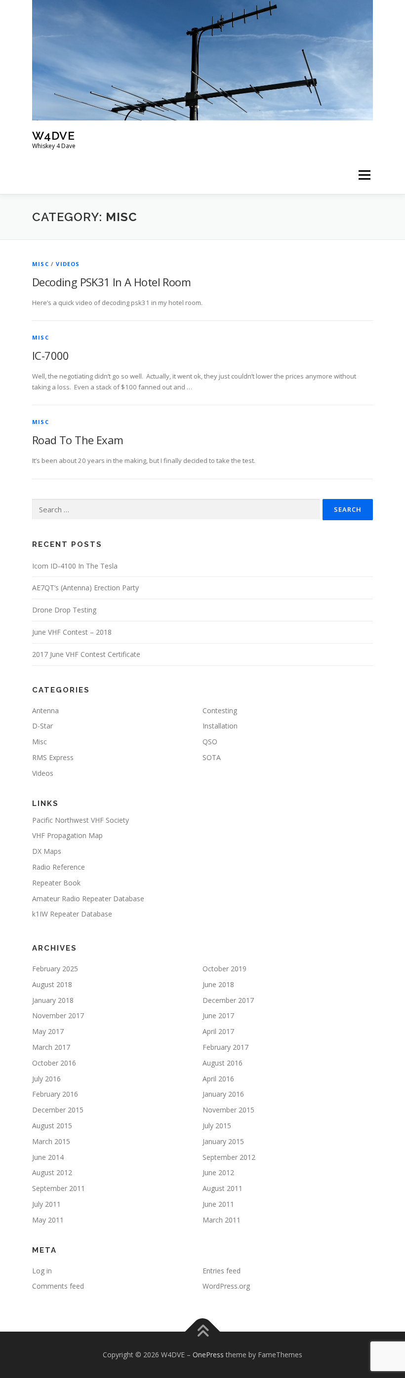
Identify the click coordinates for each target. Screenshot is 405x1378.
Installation (220, 725)
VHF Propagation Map (67, 835)
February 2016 (55, 1094)
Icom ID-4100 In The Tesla (75, 566)
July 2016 (46, 1078)
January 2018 (53, 1000)
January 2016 (223, 1094)
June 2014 (48, 1157)
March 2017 (51, 1047)
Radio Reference (58, 867)
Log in (42, 1270)
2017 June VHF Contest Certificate (86, 654)
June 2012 (218, 1172)
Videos (68, 264)
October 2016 (54, 1063)
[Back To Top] (202, 1331)
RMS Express (53, 757)
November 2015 (228, 1109)
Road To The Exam (77, 439)
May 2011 (48, 1220)
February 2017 (225, 1047)
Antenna (45, 710)
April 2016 (218, 1078)
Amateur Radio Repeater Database (88, 898)
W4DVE (53, 135)
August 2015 (52, 1125)
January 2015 (223, 1141)
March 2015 (51, 1141)
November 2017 (58, 1015)
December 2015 (57, 1109)
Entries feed (221, 1270)
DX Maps (46, 851)
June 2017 (218, 1015)
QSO (209, 741)
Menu (364, 175)
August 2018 (52, 984)
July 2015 (216, 1125)
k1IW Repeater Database (72, 914)
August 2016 (222, 1063)
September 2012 (228, 1157)
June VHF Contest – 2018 (72, 632)
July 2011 (46, 1204)
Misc (40, 264)
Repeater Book (56, 882)
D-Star (42, 725)
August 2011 (222, 1188)
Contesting (219, 710)
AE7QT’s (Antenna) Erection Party (85, 587)
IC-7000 (50, 355)
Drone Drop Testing (64, 609)
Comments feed (58, 1286)
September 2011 (58, 1188)
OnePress (208, 1354)
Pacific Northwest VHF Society (80, 820)
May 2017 (48, 1031)
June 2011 (218, 1204)
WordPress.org (226, 1286)
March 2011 (221, 1220)
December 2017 (228, 1000)
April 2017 (218, 1031)
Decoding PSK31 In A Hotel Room (111, 281)
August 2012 (52, 1172)
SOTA (211, 757)
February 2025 (55, 968)
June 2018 (218, 984)
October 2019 (224, 968)
